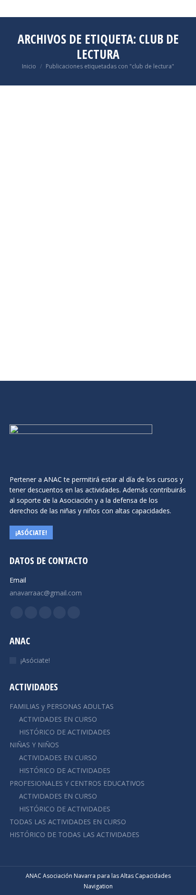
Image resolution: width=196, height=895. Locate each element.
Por (85, 275)
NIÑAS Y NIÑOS (34, 744)
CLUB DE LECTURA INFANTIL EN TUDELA (93, 258)
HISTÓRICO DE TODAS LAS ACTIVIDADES (74, 834)
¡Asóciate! (35, 660)
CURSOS (32, 275)
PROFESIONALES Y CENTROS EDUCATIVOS (77, 783)
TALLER (55, 275)
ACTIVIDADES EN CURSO (58, 719)
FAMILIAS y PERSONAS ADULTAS (62, 706)
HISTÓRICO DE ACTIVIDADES (64, 731)
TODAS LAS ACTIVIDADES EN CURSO (68, 821)
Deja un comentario (48, 285)
